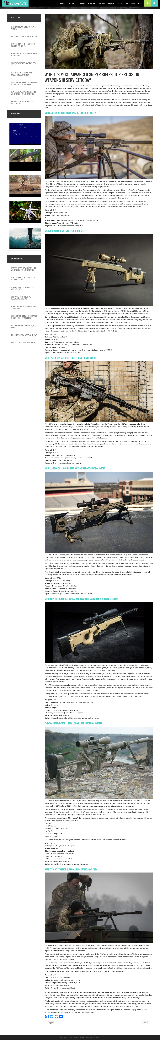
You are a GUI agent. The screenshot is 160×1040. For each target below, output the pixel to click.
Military (102, 3)
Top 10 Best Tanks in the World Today (23, 343)
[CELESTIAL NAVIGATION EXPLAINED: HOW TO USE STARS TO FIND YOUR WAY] (25, 128)
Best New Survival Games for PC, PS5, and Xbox (23, 28)
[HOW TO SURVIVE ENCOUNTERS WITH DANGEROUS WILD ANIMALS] (25, 181)
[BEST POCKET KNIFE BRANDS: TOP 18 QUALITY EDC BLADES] (25, 155)
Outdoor (81, 3)
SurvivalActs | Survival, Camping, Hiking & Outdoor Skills (15, 3)
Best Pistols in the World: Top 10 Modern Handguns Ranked (21, 74)
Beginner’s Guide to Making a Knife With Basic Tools (22, 102)
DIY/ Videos (130, 3)
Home (62, 3)
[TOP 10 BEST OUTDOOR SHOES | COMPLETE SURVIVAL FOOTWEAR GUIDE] (25, 233)
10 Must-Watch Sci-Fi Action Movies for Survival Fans (24, 55)
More (140, 3)
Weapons (91, 3)
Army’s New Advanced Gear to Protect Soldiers (23, 64)
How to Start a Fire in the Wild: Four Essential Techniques (23, 45)
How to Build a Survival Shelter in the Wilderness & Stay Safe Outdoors (23, 93)
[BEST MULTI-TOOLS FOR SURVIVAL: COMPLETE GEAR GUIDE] (25, 207)
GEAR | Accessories (115, 3)
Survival (71, 3)
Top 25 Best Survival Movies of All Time (24, 36)
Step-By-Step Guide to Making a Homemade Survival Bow (21, 298)
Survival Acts (80, 1037)
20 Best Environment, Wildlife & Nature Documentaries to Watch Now (24, 83)
